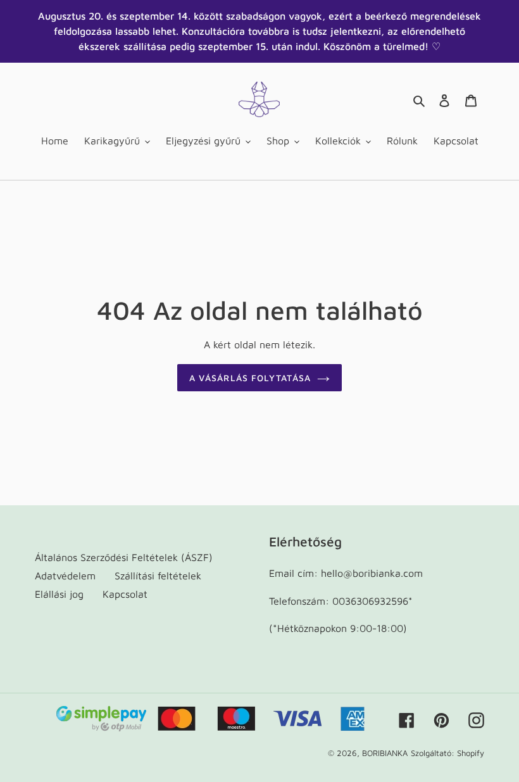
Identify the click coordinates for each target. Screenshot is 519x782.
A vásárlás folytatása (250, 377)
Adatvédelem (65, 575)
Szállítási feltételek (158, 575)
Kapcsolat (125, 594)
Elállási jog (59, 594)
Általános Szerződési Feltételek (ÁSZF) (124, 557)
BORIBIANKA (385, 753)
